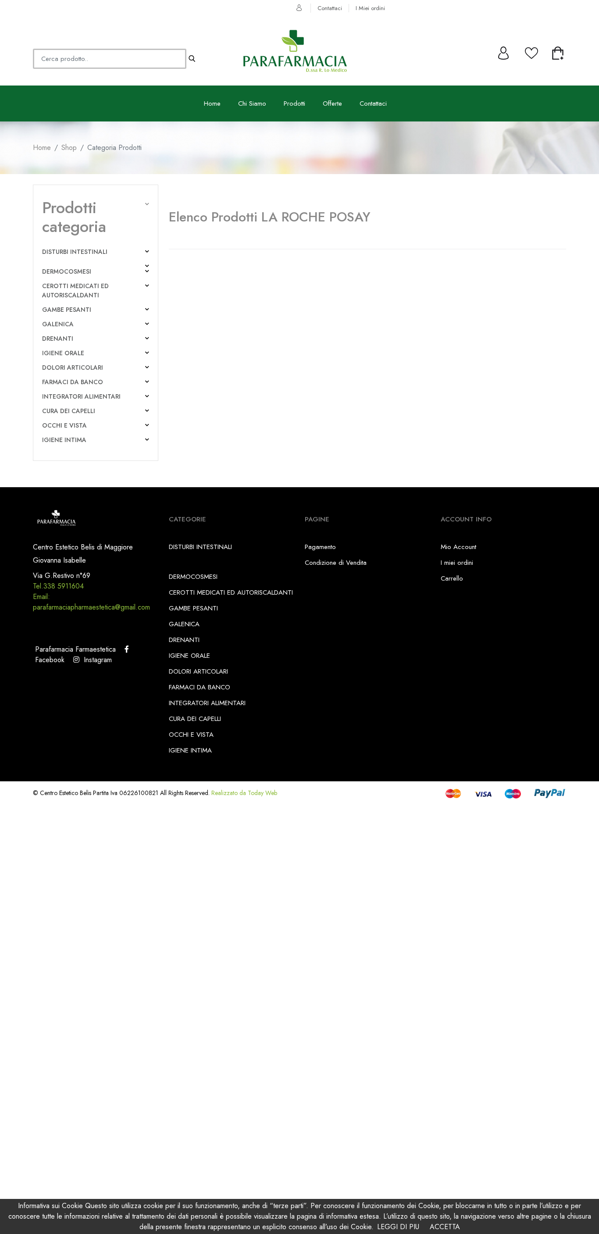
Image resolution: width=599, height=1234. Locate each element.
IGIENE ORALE (63, 353)
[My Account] (504, 50)
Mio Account (458, 547)
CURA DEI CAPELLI (68, 411)
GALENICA (58, 324)
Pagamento (320, 547)
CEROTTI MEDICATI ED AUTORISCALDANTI (75, 291)
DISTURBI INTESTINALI (74, 251)
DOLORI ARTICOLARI (72, 367)
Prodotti (294, 103)
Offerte (332, 103)
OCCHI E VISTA (64, 425)
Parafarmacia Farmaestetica (74, 649)
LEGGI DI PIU (398, 1227)
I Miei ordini (370, 8)
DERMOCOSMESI (66, 271)
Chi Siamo (252, 103)
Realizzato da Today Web (244, 792)
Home (212, 103)
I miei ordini (457, 562)
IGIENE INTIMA (64, 439)
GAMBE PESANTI (66, 309)
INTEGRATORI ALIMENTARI (81, 396)
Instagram (95, 660)
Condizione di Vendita (336, 562)
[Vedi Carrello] (558, 50)
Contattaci (329, 8)
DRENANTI (57, 338)
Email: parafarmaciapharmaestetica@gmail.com (91, 602)
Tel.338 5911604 (58, 586)
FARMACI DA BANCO (72, 382)
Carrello (452, 578)
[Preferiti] (531, 50)
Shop (69, 148)
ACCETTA (445, 1227)
